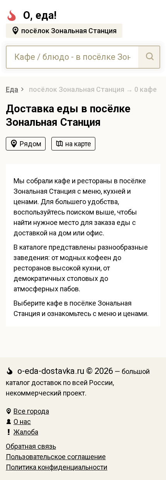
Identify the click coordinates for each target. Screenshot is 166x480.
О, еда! (39, 15)
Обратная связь (31, 446)
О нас (22, 421)
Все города (31, 411)
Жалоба (26, 432)
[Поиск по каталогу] (148, 57)
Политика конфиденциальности (56, 467)
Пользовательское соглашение (56, 457)
